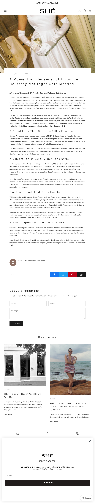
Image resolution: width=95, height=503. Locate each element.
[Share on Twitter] (63, 274)
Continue (48, 482)
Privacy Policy (52, 296)
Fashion (27, 74)
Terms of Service (67, 296)
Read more (8, 414)
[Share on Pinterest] (72, 274)
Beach (52, 399)
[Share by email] (81, 274)
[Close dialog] (90, 441)
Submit (16, 323)
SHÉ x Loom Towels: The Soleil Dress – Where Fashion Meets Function (69, 406)
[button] (47, 455)
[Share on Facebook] (54, 274)
